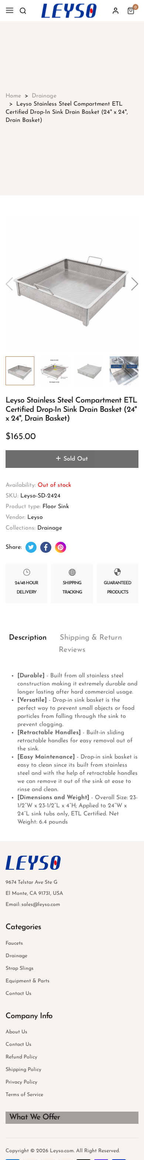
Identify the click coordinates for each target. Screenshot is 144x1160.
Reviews (72, 650)
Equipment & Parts (27, 981)
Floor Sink (55, 507)
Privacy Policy (21, 1082)
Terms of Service (24, 1095)
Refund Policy (21, 1057)
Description (28, 637)
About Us (16, 1032)
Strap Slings (20, 968)
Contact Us (18, 993)
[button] (23, 10)
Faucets (14, 943)
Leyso (35, 517)
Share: (14, 547)
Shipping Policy (23, 1069)
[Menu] (10, 11)
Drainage (49, 528)
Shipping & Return (91, 637)
